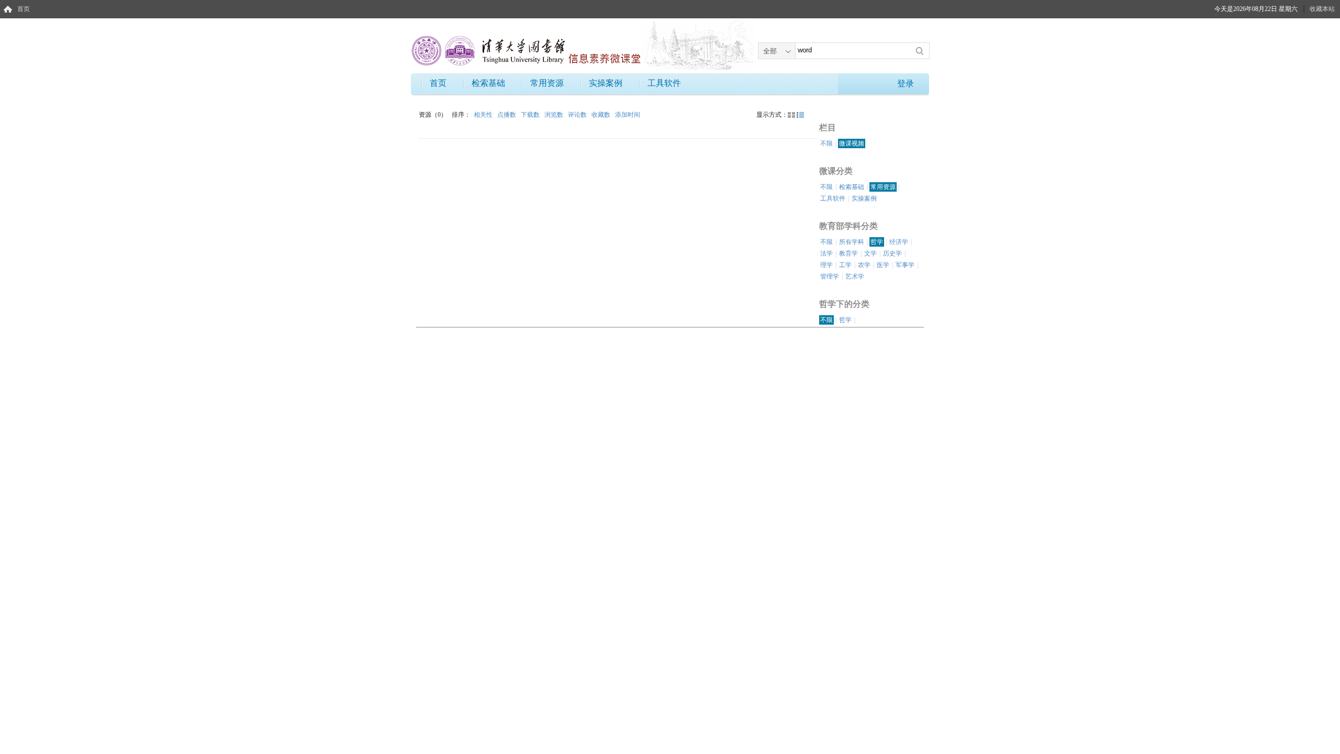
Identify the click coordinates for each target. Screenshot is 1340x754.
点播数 (507, 114)
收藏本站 (1322, 9)
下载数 (531, 114)
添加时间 (627, 114)
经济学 (898, 242)
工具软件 (664, 83)
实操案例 (605, 83)
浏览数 (554, 114)
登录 (905, 83)
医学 (883, 265)
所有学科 (851, 242)
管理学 (829, 276)
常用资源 (547, 83)
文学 (870, 253)
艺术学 (854, 276)
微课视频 (851, 143)
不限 (826, 143)
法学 (826, 253)
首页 (23, 9)
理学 (826, 265)
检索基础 (488, 83)
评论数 (578, 114)
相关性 (484, 114)
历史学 (892, 253)
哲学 (876, 242)
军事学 (905, 265)
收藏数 (601, 114)
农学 (864, 265)
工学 (845, 265)
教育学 (848, 253)
